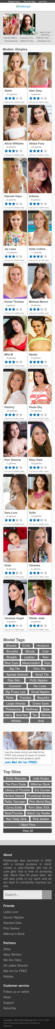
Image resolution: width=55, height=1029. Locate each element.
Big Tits (15, 668)
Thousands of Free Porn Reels (27, 38)
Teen (45, 657)
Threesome (13, 709)
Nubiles (8, 976)
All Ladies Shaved (15, 965)
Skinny (45, 715)
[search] (47, 894)
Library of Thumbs (17, 790)
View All (27, 830)
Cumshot (15, 686)
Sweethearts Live (43, 41)
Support (8, 1002)
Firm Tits (39, 668)
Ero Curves (42, 790)
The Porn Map (29, 1)
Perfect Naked (14, 795)
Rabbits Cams (14, 1)
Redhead (32, 709)
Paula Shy (35, 407)
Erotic (26, 645)
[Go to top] (47, 1019)
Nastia (33, 354)
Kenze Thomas (14, 302)
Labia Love (10, 911)
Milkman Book (40, 784)
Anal (41, 720)
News (7, 997)
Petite (10, 697)
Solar (7, 565)
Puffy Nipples (39, 680)
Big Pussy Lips (16, 692)
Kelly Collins (37, 249)
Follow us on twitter (16, 991)
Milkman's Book (14, 933)
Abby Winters (12, 954)
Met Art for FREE (15, 971)
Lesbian (29, 657)
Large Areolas (15, 703)
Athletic (16, 720)
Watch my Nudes (38, 813)
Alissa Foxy (36, 143)
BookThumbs (14, 813)
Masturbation (31, 663)
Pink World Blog (40, 801)
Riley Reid (35, 460)
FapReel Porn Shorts (27, 41)
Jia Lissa (10, 249)
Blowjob (11, 657)
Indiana (34, 196)
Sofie (32, 513)
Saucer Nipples (13, 917)
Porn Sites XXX (38, 807)
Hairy (8, 715)
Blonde (30, 651)
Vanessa (34, 565)
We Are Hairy (12, 960)
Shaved (11, 645)
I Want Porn (27, 824)
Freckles (25, 697)
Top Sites (12, 771)
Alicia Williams (14, 143)
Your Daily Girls (16, 819)
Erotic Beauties (16, 778)
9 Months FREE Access (11, 38)
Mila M (8, 354)
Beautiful (43, 697)
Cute (45, 651)
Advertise (9, 1008)
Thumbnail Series (39, 795)
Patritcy (9, 407)
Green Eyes (41, 703)
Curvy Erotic (14, 807)
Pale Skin (14, 680)
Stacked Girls (12, 922)
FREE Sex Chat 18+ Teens (44, 38)
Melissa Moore (38, 302)
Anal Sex (22, 715)
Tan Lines (39, 686)
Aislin (8, 91)
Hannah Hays (13, 196)
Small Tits (42, 674)
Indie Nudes (41, 778)
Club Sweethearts (11, 41)
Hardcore (43, 645)
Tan (34, 715)
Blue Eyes (11, 663)
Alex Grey (35, 91)
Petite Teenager (15, 801)
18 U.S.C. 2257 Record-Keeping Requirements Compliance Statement (26, 1023)
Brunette (12, 651)
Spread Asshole (17, 674)
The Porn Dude (15, 784)
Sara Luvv (11, 513)
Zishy (7, 949)
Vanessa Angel (14, 618)
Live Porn (43, 1)
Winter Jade (37, 618)
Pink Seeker (41, 819)
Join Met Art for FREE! (21, 762)
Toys (47, 663)
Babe (46, 709)
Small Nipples (40, 692)
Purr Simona (12, 460)
